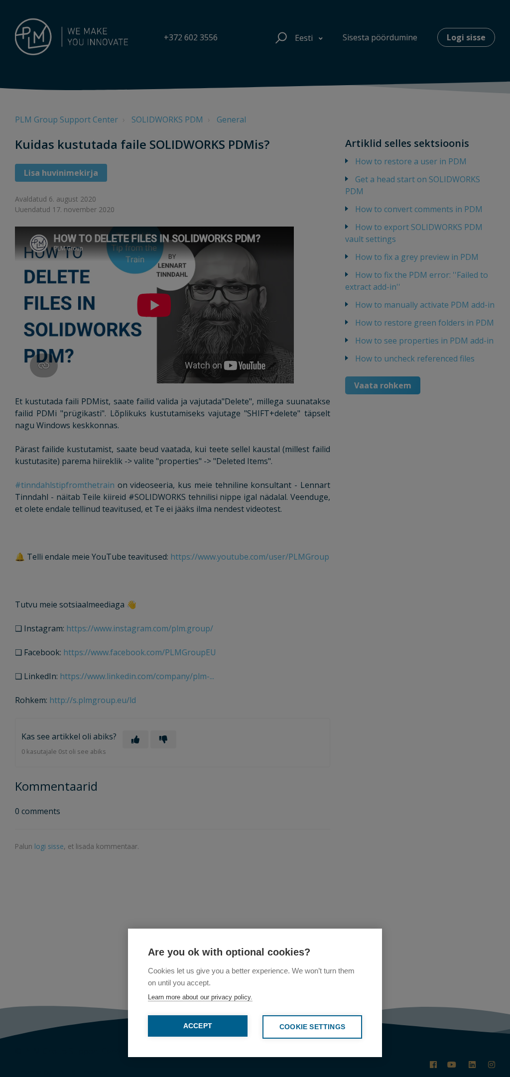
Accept (197, 1026)
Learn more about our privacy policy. (200, 997)
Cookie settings (312, 1027)
